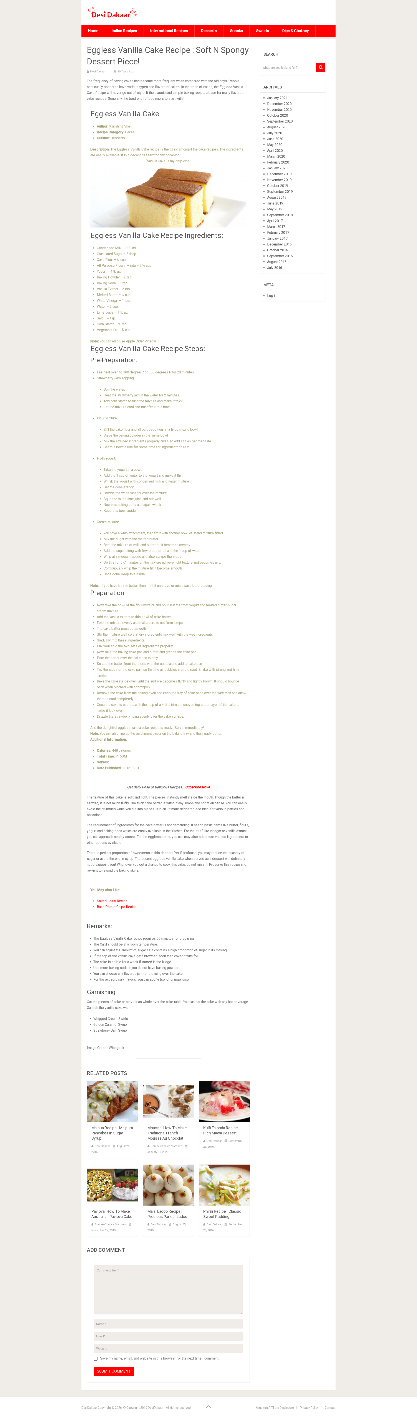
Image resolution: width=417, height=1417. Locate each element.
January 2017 (277, 238)
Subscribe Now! (197, 787)
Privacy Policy (309, 1407)
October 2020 (277, 115)
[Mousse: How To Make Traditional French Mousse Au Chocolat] (168, 1101)
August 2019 (276, 197)
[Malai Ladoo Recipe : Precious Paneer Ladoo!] (168, 1185)
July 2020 (274, 133)
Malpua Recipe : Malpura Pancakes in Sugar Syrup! (112, 1133)
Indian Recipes (124, 30)
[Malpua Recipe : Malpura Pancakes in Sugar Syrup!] (112, 1101)
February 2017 (278, 233)
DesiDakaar (89, 1407)
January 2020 (277, 168)
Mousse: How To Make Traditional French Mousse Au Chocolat (167, 1133)
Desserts (209, 30)
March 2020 (276, 156)
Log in (271, 296)
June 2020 (275, 139)
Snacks (236, 30)
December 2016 (279, 244)
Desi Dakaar (97, 71)
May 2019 (274, 209)
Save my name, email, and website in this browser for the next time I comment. (159, 1358)
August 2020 (276, 127)
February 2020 (278, 162)
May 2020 (274, 145)
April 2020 (275, 151)
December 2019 (279, 174)
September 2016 (280, 256)
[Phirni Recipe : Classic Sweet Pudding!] (224, 1185)
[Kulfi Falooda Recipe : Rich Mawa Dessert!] (224, 1101)
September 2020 (280, 121)
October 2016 (277, 250)
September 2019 (280, 192)
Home (93, 30)
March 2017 (276, 227)
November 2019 (279, 180)
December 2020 (279, 104)
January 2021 (277, 98)
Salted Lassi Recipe (112, 901)
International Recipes (169, 30)
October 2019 (277, 186)
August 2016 (276, 262)
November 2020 (279, 110)
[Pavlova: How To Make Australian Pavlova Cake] (112, 1185)
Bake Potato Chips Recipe (117, 907)
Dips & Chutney (295, 30)
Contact (330, 1407)
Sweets (262, 30)
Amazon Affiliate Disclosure (275, 1407)
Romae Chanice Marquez (166, 1146)
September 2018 (280, 215)
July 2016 (274, 268)
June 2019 (275, 203)
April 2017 (275, 221)
